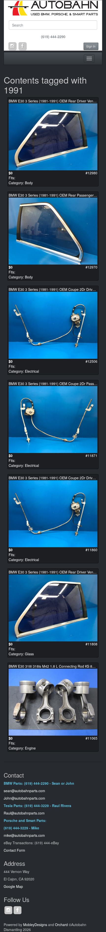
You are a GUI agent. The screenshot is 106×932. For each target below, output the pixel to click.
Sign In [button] (91, 46)
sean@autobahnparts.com (25, 790)
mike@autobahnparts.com (24, 835)
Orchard (61, 924)
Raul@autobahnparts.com (24, 813)
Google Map (13, 886)
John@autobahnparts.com (24, 798)
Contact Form (14, 850)
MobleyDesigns (35, 924)
